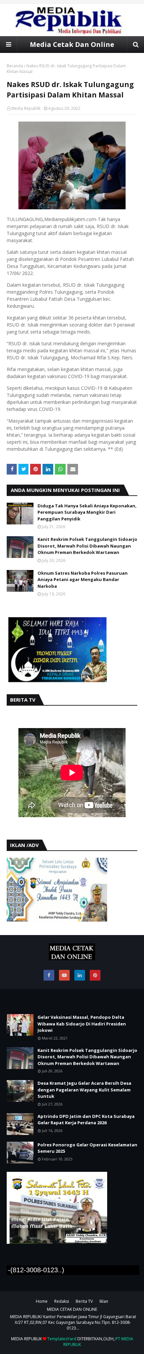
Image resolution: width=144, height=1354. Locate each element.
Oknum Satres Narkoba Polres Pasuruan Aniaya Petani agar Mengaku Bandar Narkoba (83, 579)
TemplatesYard (61, 1339)
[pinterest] (95, 975)
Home (42, 1301)
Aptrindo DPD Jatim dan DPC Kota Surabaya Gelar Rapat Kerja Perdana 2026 (86, 1119)
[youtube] (64, 975)
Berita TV (84, 1301)
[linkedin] (79, 975)
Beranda (15, 66)
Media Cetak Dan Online (72, 44)
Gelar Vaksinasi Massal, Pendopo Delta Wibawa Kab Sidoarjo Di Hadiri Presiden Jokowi (82, 1023)
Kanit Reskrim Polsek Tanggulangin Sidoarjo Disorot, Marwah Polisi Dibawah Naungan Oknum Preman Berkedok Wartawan (87, 545)
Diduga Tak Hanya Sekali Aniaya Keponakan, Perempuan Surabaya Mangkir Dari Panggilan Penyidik (87, 512)
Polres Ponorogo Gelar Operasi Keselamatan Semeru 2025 (87, 1148)
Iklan (103, 1301)
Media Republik (26, 108)
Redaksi (61, 1301)
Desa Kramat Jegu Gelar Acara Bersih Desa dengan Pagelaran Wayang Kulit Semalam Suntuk (84, 1089)
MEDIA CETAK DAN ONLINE (72, 1309)
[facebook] (49, 975)
